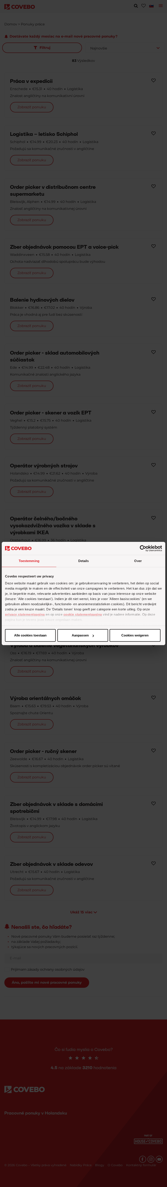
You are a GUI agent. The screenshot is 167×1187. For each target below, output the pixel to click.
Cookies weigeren (135, 635)
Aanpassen (80, 635)
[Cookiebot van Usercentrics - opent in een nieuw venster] (143, 548)
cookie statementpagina (82, 614)
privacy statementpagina (25, 614)
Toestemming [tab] (29, 561)
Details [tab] (83, 561)
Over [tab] (138, 561)
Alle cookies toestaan (30, 635)
